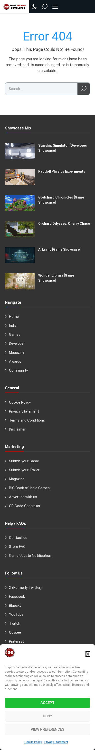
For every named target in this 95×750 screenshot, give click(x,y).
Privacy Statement (56, 742)
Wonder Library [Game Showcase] (56, 277)
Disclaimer (17, 429)
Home (14, 316)
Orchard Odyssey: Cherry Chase (64, 223)
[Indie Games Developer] (14, 6)
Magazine (16, 352)
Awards (15, 361)
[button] (87, 654)
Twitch (14, 623)
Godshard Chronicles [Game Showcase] (61, 199)
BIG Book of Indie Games (29, 488)
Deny (47, 716)
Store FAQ (17, 546)
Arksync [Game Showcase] (59, 249)
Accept (47, 703)
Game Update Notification (30, 555)
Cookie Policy (33, 742)
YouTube (16, 614)
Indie (13, 325)
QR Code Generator (24, 506)
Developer (17, 343)
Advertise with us (23, 497)
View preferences (47, 729)
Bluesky (15, 605)
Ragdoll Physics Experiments (61, 171)
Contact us (18, 537)
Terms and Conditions (27, 420)
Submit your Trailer (24, 470)
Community (18, 370)
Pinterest (16, 641)
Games (14, 334)
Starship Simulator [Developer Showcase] (62, 148)
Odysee (15, 632)
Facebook (17, 596)
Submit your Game (24, 461)
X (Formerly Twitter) (25, 587)
